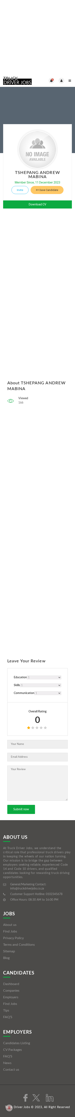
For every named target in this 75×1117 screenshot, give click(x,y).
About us (9, 924)
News (7, 1063)
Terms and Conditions (19, 944)
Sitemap (9, 951)
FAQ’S (7, 1017)
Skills (17, 685)
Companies (11, 990)
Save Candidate (48, 190)
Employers (10, 997)
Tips (6, 1010)
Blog (6, 958)
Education (20, 677)
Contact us (11, 1069)
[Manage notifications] (9, 1108)
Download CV (37, 204)
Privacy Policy (13, 938)
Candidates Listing (16, 1043)
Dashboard (11, 984)
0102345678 (54, 894)
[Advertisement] (37, 37)
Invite (20, 190)
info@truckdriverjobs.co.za (27, 888)
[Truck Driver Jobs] (20, 81)
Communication (24, 693)
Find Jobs (10, 931)
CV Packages (12, 1049)
